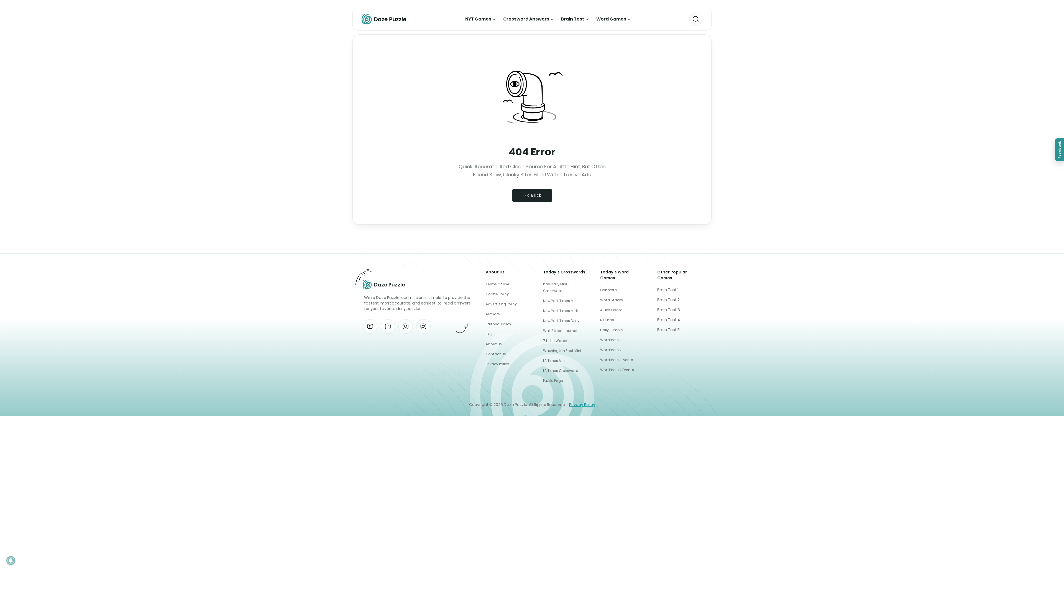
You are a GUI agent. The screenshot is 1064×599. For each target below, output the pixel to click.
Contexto (608, 290)
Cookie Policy (497, 294)
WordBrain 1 (610, 339)
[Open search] (695, 19)
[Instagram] (405, 326)
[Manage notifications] (10, 560)
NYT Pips (607, 320)
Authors (493, 314)
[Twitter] (423, 326)
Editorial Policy (498, 324)
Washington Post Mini (562, 350)
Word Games (611, 19)
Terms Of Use (497, 284)
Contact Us (496, 354)
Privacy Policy (497, 364)
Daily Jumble (611, 330)
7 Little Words (555, 340)
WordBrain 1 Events (616, 359)
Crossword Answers (526, 19)
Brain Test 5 (668, 330)
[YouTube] (370, 326)
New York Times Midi (560, 310)
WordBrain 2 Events (617, 369)
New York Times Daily (561, 320)
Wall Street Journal (560, 330)
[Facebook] (388, 326)
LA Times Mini (554, 360)
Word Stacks (611, 300)
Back (536, 195)
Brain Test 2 (668, 300)
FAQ (489, 334)
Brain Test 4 (668, 320)
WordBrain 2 (610, 349)
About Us (494, 344)
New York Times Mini (560, 300)
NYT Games (478, 19)
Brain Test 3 (668, 310)
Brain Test (572, 19)
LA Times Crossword (560, 370)
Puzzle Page (553, 380)
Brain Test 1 (668, 290)
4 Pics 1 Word (611, 310)
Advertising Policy (501, 304)
